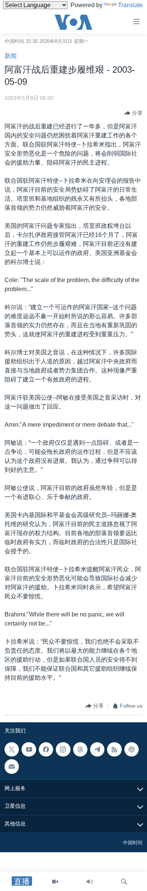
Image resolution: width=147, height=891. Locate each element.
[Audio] (89, 881)
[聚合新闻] (114, 749)
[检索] (124, 881)
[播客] (131, 749)
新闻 (11, 56)
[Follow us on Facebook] (46, 749)
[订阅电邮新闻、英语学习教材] (12, 766)
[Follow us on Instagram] (63, 749)
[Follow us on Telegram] (97, 749)
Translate (130, 5)
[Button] (133, 113)
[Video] (55, 881)
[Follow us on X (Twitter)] (12, 749)
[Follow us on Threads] (80, 749)
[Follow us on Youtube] (28, 749)
